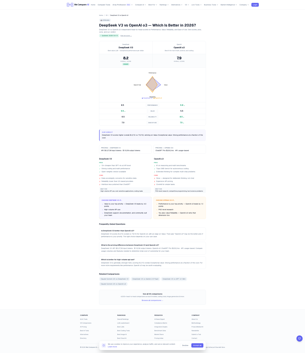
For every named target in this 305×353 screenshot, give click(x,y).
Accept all (197, 345)
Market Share (159, 334)
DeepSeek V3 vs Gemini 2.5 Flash (145, 279)
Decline (185, 345)
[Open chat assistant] (299, 338)
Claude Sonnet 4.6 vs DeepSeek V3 (114, 279)
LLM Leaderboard (123, 323)
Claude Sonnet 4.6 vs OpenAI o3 (113, 284)
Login (255, 5)
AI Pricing (83, 327)
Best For (151, 5)
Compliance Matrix (160, 323)
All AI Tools (83, 319)
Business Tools (210, 5)
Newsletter (195, 331)
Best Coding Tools (123, 331)
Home (93, 5)
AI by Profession (121, 5)
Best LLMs (120, 327)
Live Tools (196, 5)
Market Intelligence (228, 5)
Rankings (163, 5)
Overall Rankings (123, 319)
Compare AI (139, 5)
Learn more (112, 347)
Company (243, 5)
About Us (195, 319)
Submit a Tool (196, 334)
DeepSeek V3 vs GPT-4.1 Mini (174, 279)
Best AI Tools (84, 331)
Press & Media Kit (197, 327)
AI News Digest (159, 319)
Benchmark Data (160, 331)
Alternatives (175, 5)
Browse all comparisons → (152, 300)
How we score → (126, 36)
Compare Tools (104, 5)
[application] (152, 84)
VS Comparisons (85, 323)
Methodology (196, 323)
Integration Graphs (160, 327)
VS (186, 5)
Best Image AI (122, 334)
